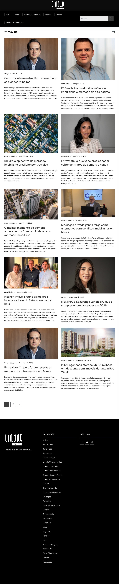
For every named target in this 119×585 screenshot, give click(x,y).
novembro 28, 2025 (83, 360)
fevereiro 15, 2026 (79, 156)
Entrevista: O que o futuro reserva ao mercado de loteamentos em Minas (28, 369)
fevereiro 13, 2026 (25, 223)
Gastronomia (48, 514)
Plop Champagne (50, 544)
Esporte (46, 510)
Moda (45, 527)
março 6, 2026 (78, 84)
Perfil (45, 540)
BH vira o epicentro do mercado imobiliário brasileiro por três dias (26, 162)
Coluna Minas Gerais (51, 479)
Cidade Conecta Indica (52, 462)
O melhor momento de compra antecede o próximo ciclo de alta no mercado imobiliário (27, 231)
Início (8, 14)
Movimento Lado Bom (32, 14)
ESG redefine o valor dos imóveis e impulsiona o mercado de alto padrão (85, 90)
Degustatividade (50, 488)
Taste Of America (50, 553)
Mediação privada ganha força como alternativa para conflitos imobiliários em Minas (87, 228)
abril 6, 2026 (17, 74)
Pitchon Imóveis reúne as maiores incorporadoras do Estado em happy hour (28, 300)
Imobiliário (65, 84)
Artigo (6, 74)
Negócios (47, 531)
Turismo (46, 557)
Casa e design (9, 156)
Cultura (46, 483)
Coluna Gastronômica (52, 470)
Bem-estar (47, 453)
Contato (59, 14)
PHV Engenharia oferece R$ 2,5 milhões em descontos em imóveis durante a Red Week (87, 368)
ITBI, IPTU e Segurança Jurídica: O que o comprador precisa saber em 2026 (86, 303)
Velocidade (47, 562)
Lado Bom (47, 523)
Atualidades (8, 292)
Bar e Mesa (47, 449)
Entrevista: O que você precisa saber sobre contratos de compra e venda (85, 162)
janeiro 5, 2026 (81, 220)
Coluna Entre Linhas (51, 466)
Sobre (17, 14)
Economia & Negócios (52, 492)
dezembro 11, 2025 (76, 297)
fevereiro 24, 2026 (26, 156)
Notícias (48, 14)
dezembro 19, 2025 (24, 292)
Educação (47, 497)
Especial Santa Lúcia (51, 505)
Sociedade (47, 549)
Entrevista (65, 156)
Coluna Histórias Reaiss (52, 475)
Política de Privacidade (14, 23)
